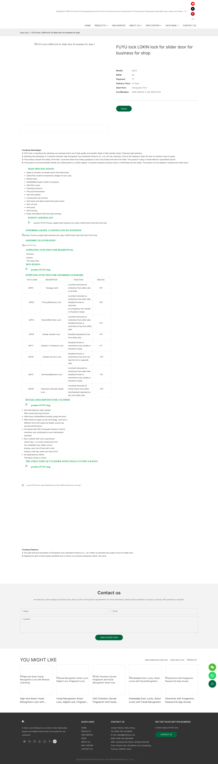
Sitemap (138, 759)
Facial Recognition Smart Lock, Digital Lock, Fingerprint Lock (72, 700)
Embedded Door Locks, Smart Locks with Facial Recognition (145, 700)
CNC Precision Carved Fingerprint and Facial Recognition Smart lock (105, 700)
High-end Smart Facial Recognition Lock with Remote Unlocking (32, 700)
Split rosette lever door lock (156, 660)
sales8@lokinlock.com (126, 735)
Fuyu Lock (24, 33)
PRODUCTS (192, 660)
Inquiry (124, 108)
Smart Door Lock (177, 660)
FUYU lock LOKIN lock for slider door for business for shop (56, 33)
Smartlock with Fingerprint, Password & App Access (180, 700)
